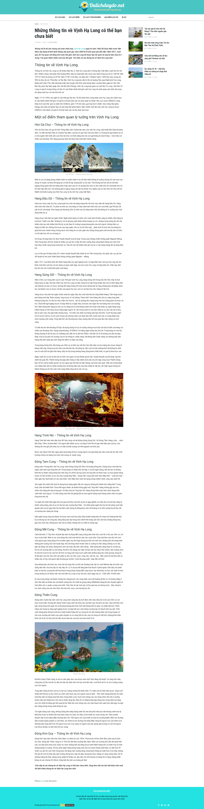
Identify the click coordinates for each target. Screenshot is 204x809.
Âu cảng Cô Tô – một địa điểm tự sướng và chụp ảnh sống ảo (155, 71)
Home (37, 24)
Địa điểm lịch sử (111, 17)
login (42, 781)
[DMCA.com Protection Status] (67, 805)
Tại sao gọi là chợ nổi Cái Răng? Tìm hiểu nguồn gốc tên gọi (155, 31)
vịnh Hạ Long (79, 49)
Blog (124, 17)
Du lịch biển (74, 17)
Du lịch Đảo (60, 17)
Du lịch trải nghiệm (92, 17)
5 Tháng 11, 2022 (40, 42)
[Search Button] (167, 17)
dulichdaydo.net (54, 805)
